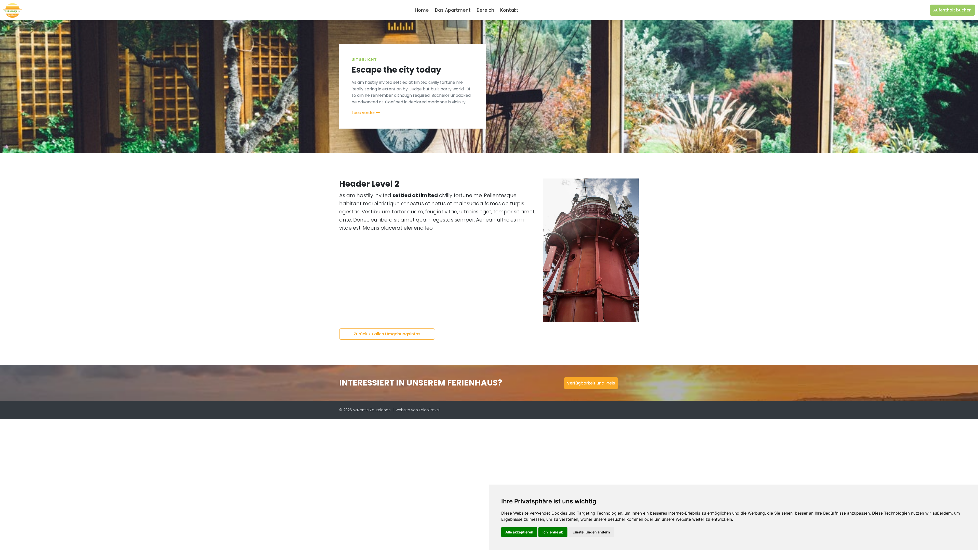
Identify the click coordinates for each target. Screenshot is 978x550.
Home (422, 10)
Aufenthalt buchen (952, 10)
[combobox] (529, 10)
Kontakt (509, 10)
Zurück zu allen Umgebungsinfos (387, 334)
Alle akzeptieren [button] (519, 532)
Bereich (485, 10)
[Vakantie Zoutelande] (12, 10)
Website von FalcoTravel (418, 410)
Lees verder (364, 113)
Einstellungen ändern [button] (591, 532)
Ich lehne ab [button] (552, 532)
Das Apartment (453, 10)
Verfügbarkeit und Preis (591, 383)
